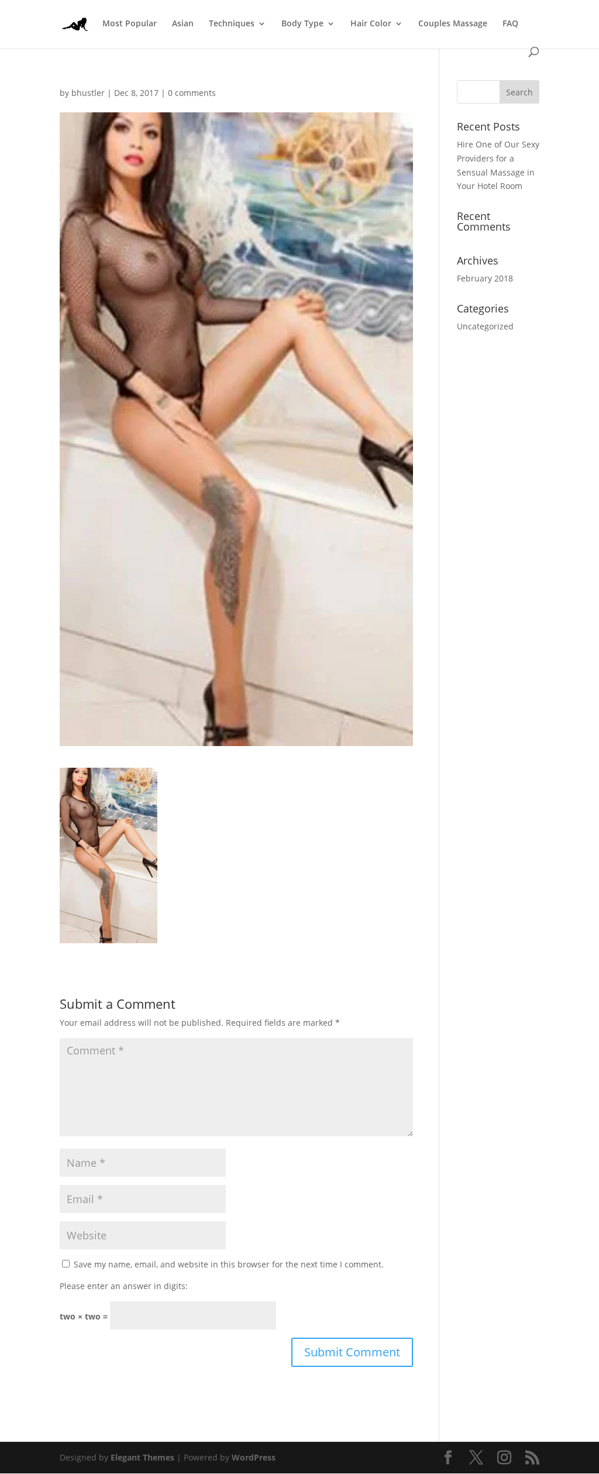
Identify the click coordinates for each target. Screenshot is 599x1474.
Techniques (231, 24)
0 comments (192, 92)
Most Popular (129, 24)
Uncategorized (485, 326)
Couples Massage (452, 24)
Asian (183, 24)
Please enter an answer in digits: (124, 1285)
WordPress (254, 1457)
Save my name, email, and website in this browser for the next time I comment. (229, 1264)
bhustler (88, 92)
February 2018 (485, 278)
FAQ (510, 24)
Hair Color (370, 24)
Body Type (302, 24)
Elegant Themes (142, 1457)
